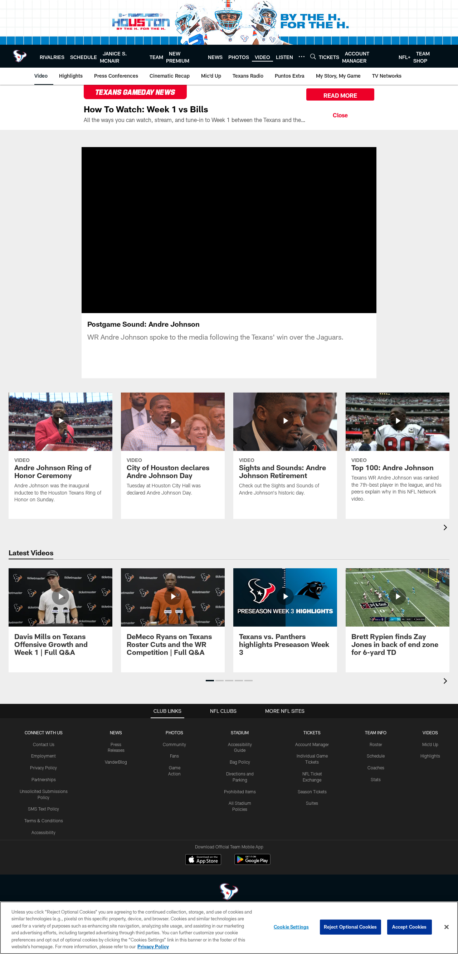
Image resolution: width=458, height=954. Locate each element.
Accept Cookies (409, 927)
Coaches (375, 767)
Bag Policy (240, 761)
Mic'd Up (430, 744)
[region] (229, 927)
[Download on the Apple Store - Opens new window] (203, 860)
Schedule (376, 755)
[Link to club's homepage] (19, 56)
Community (174, 744)
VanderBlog (116, 761)
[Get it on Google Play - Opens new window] (252, 863)
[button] (206, 230)
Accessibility (43, 832)
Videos (430, 732)
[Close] (340, 114)
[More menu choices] (301, 56)
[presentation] (446, 528)
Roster (376, 744)
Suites (312, 802)
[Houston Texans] (229, 892)
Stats (376, 779)
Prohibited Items (240, 791)
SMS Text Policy (43, 808)
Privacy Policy (43, 767)
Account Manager (312, 744)
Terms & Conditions (43, 820)
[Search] (313, 56)
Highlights (430, 755)
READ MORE (340, 95)
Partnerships (43, 779)
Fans (174, 755)
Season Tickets (312, 791)
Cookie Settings (291, 927)
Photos (174, 732)
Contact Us (43, 744)
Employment (43, 755)
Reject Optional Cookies (350, 927)
